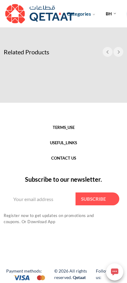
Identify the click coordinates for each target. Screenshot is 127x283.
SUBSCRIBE (93, 199)
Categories (79, 14)
